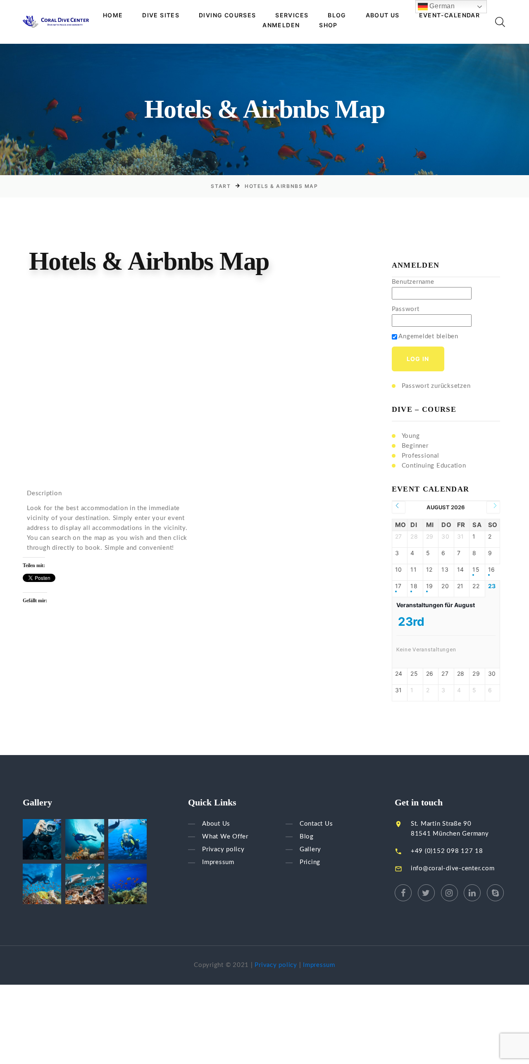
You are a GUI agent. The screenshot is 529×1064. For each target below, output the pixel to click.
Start (221, 186)
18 (414, 586)
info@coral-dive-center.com (453, 868)
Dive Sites (160, 15)
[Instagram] (449, 892)
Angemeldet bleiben (427, 336)
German (441, 6)
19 (430, 586)
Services (291, 15)
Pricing (310, 863)
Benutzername (413, 282)
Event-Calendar (449, 15)
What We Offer (225, 837)
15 (476, 569)
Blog (337, 15)
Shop (328, 25)
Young (411, 436)
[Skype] (495, 892)
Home (113, 15)
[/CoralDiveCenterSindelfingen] (403, 892)
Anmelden (281, 25)
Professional (420, 456)
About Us (383, 15)
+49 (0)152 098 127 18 (447, 851)
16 (492, 569)
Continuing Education (434, 466)
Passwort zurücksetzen (436, 386)
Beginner (415, 446)
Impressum (218, 863)
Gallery (310, 849)
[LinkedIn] (472, 892)
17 (398, 586)
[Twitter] (426, 892)
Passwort (405, 309)
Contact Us (316, 824)
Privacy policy (223, 849)
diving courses (227, 15)
